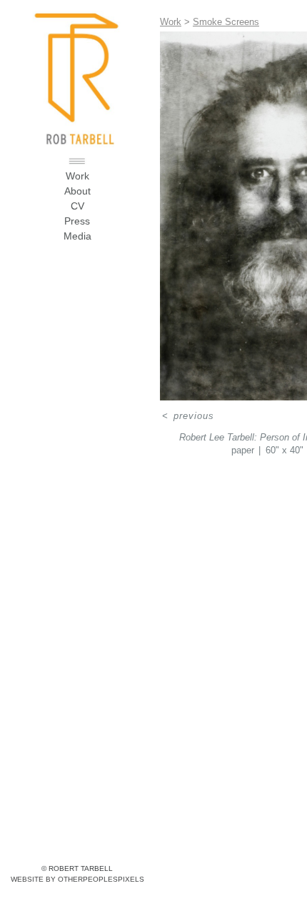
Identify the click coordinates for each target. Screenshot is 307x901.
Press (77, 221)
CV (77, 206)
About (77, 191)
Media (77, 236)
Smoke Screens (226, 21)
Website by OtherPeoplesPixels (77, 879)
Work (77, 176)
